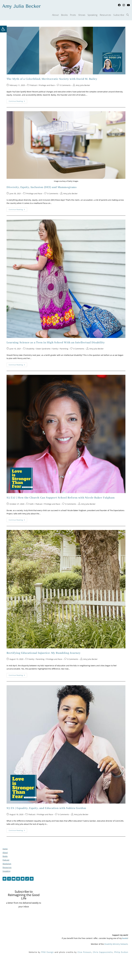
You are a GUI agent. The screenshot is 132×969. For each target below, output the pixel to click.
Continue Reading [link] (18, 100)
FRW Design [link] (47, 952)
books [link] (125, 938)
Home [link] (5, 848)
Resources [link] (7, 867)
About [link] (5, 852)
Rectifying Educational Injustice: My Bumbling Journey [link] (44, 653)
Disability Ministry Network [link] (116, 944)
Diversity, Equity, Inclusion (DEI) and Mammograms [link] (42, 187)
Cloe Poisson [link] (84, 952)
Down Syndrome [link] (43, 348)
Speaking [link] (6, 871)
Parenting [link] (64, 348)
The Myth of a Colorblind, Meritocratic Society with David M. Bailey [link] (52, 79)
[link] (3, 29)
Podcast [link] (33, 85)
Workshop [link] (7, 863)
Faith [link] (31, 504)
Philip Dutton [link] (121, 952)
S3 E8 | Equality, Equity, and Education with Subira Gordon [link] (46, 808)
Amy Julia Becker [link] (83, 85)
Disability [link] (30, 348)
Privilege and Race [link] (47, 85)
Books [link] (5, 856)
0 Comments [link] (65, 85)
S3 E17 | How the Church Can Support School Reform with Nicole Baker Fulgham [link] (61, 498)
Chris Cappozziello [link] (103, 952)
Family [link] (55, 348)
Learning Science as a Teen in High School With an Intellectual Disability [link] (56, 342)
